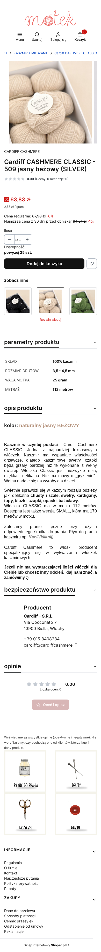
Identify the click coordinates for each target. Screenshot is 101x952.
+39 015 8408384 (42, 638)
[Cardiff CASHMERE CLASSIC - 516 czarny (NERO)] (18, 301)
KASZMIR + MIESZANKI (31, 53)
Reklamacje (14, 931)
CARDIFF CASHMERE (22, 151)
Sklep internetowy (45, 945)
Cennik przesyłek (18, 921)
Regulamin (13, 862)
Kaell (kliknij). (41, 537)
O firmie (10, 868)
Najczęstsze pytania (21, 878)
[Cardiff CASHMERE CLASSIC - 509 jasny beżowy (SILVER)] (50, 301)
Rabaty (10, 888)
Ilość (8, 230)
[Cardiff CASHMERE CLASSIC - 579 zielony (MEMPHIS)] (83, 301)
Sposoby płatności (19, 916)
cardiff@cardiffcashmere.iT (50, 645)
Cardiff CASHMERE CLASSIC (75, 53)
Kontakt (10, 873)
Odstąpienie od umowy (23, 926)
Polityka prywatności (21, 883)
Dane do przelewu (19, 910)
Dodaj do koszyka (44, 263)
